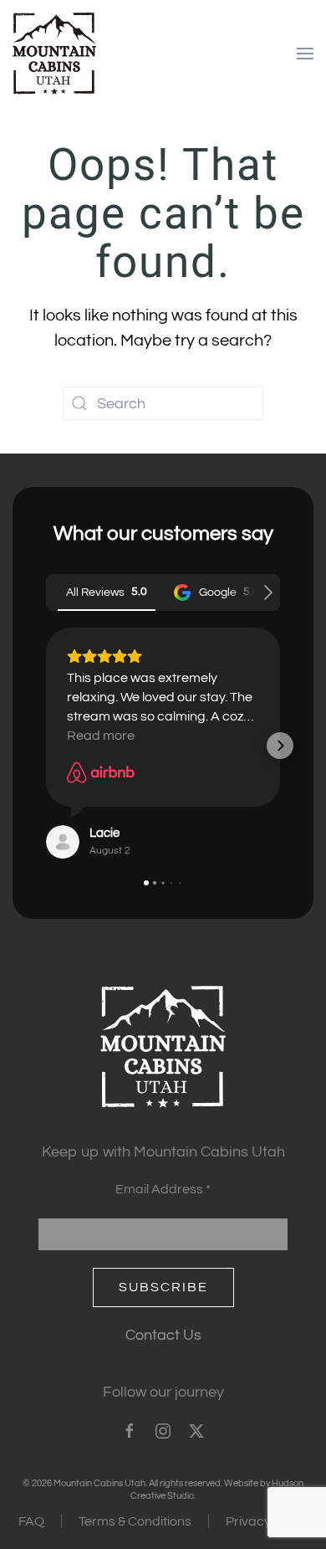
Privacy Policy (267, 1521)
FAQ (31, 1521)
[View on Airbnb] (101, 772)
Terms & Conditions (135, 1521)
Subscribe (163, 1287)
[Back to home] (54, 54)
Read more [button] (101, 735)
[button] (305, 53)
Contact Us (163, 1335)
